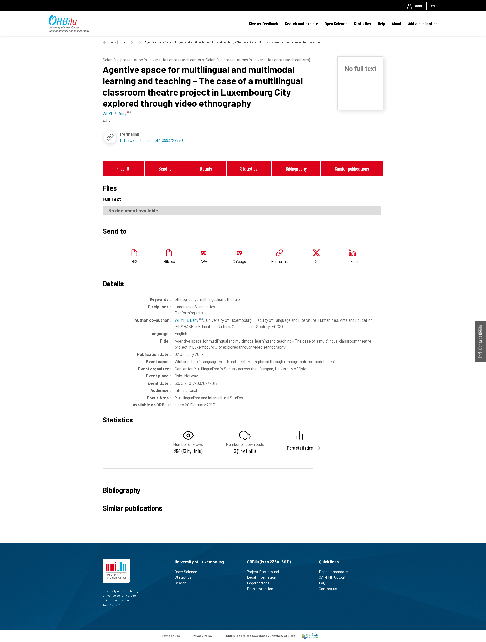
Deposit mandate (333, 571)
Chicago (239, 261)
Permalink (279, 261)
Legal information (261, 577)
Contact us (328, 588)
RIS (134, 261)
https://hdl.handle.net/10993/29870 (151, 140)
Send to (165, 169)
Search (180, 583)
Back (113, 42)
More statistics (300, 448)
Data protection (260, 588)
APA (203, 261)
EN (433, 6)
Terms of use (170, 635)
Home (124, 42)
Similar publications (352, 169)
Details (206, 169)
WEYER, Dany (187, 320)
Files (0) (123, 169)
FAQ (322, 583)
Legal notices (258, 583)
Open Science (336, 23)
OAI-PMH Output (332, 577)
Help (381, 23)
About (396, 23)
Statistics (362, 23)
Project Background (263, 571)
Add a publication (422, 23)
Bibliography (296, 169)
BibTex (169, 261)
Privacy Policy (202, 635)
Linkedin (352, 261)
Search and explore (301, 23)
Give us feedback (263, 23)
